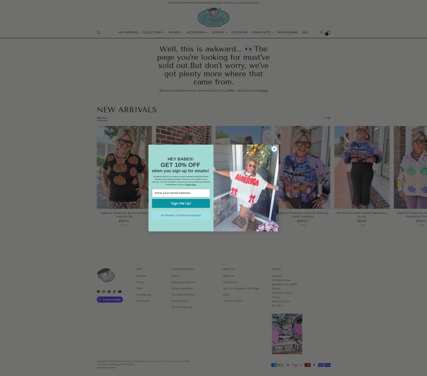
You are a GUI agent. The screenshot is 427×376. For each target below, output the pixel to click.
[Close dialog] (274, 149)
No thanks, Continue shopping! (181, 215)
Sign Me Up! (181, 203)
